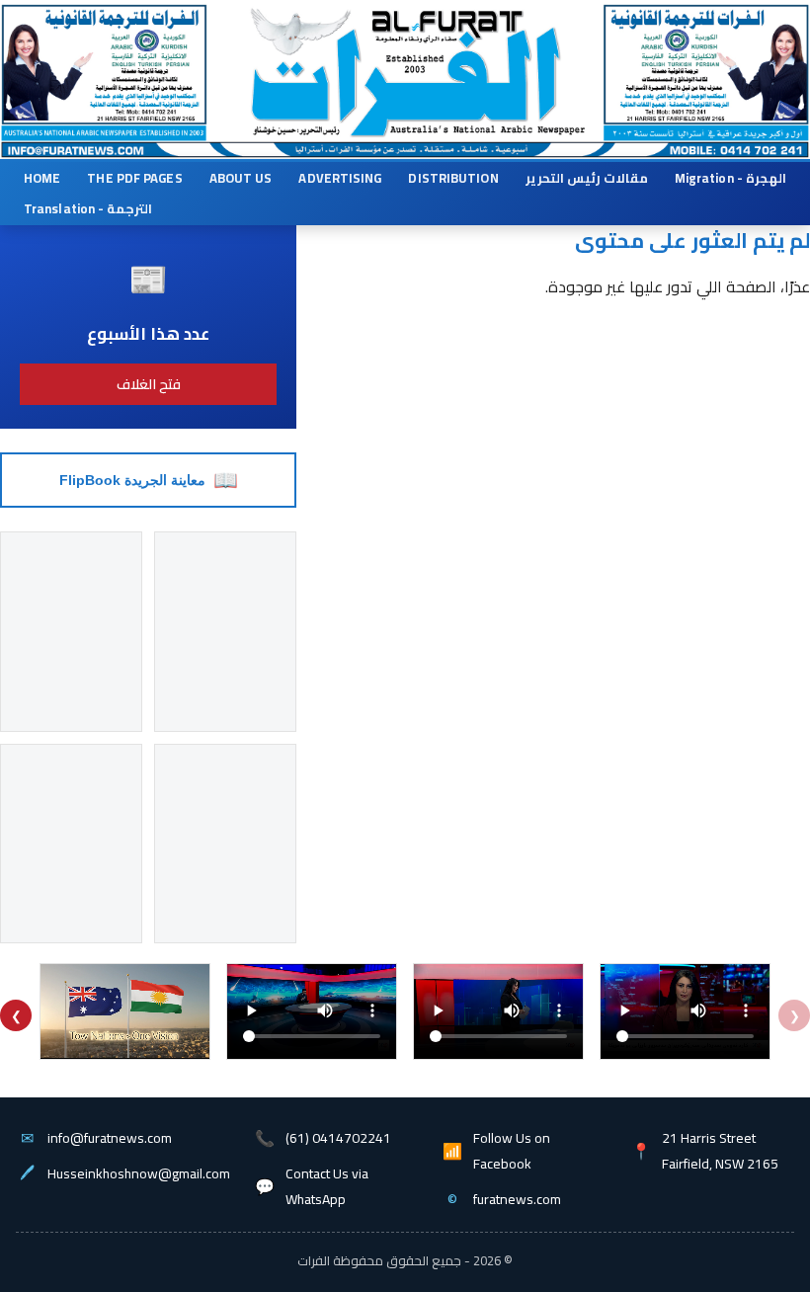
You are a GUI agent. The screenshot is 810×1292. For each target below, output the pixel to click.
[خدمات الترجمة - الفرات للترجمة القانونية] (102, 60)
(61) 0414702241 (338, 1138)
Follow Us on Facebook (511, 1150)
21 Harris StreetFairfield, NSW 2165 (720, 1150)
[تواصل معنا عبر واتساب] (705, 150)
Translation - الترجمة (88, 208)
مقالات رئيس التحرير (587, 178)
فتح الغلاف (149, 384)
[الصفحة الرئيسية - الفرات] (403, 58)
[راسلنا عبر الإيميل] (113, 150)
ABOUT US (241, 178)
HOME (42, 178)
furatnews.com (517, 1199)
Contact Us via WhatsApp (326, 1186)
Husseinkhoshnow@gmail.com (138, 1173)
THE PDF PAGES (134, 178)
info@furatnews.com (109, 1138)
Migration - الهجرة (730, 178)
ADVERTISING (339, 178)
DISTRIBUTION (453, 178)
